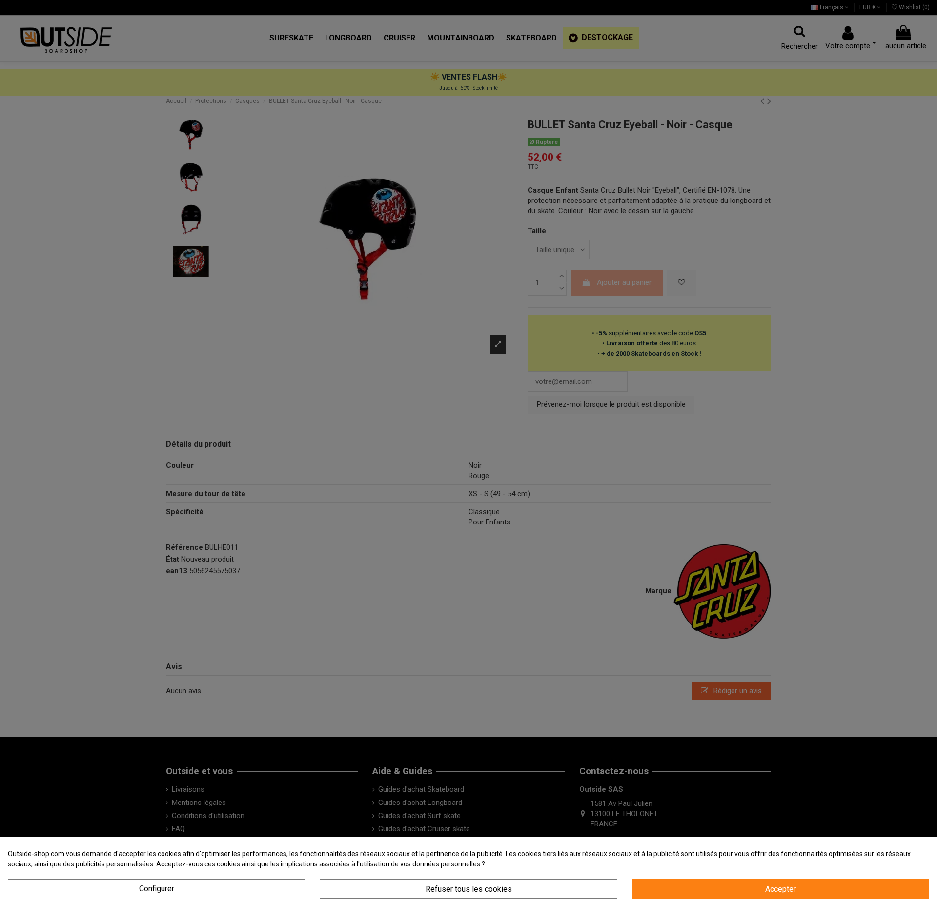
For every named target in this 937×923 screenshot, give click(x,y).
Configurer (156, 888)
